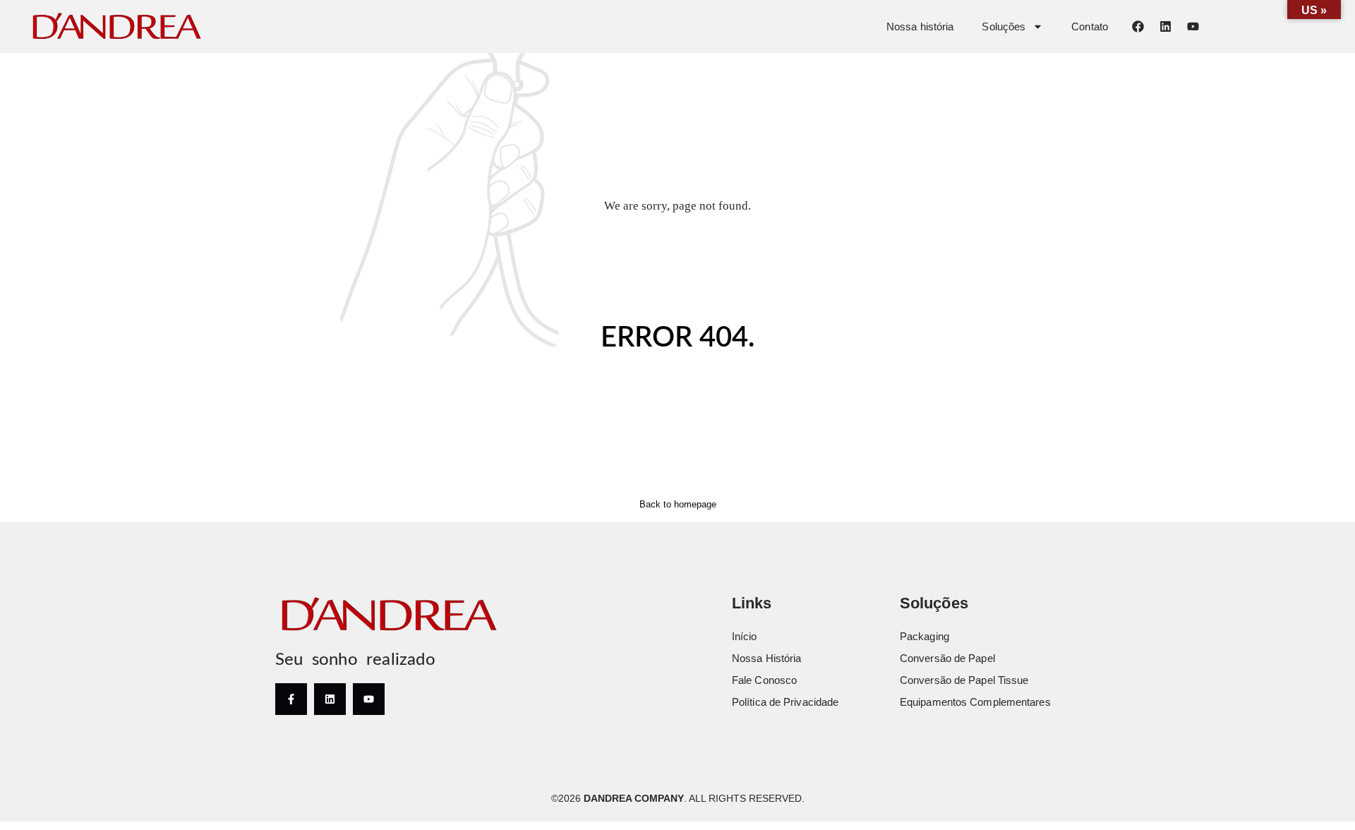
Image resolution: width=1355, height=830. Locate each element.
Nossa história (919, 26)
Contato (1089, 26)
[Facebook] (1138, 26)
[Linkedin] (1165, 26)
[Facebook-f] (291, 699)
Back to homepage (677, 504)
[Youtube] (1193, 26)
